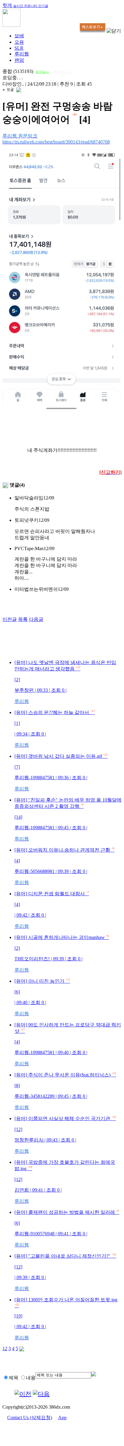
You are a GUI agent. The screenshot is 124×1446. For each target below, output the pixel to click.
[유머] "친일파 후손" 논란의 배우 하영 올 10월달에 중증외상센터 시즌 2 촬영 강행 (68, 819)
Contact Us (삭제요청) (29, 1417)
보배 (19, 35)
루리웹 (21, 53)
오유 (19, 42)
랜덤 (19, 60)
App (62, 1417)
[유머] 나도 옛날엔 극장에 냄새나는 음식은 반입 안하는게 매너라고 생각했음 (65, 682)
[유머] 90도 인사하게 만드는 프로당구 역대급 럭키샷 (67, 1044)
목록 (23, 619)
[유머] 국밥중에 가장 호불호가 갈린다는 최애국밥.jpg (64, 1182)
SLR (18, 48)
